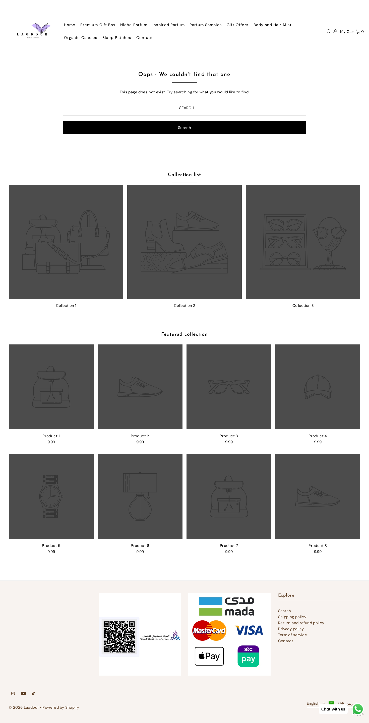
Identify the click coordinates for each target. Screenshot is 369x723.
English (313, 703)
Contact (285, 640)
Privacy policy (291, 628)
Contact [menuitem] (144, 37)
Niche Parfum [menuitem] (134, 24)
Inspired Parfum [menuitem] (168, 24)
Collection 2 (184, 305)
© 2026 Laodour (24, 707)
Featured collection (184, 334)
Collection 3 (303, 305)
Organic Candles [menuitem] (81, 37)
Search (284, 610)
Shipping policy (292, 616)
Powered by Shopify (60, 707)
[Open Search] (328, 31)
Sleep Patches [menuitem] (117, 37)
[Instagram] (13, 694)
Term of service (292, 634)
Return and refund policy (301, 622)
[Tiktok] (33, 694)
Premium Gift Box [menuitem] (97, 24)
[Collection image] (66, 242)
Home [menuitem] (70, 24)
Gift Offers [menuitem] (238, 24)
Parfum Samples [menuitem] (206, 24)
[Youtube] (23, 694)
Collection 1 (66, 305)
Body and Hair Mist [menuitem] (273, 24)
